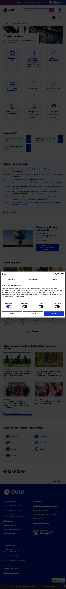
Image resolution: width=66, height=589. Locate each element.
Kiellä (12, 313)
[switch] (24, 306)
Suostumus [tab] (11, 279)
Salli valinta (33, 313)
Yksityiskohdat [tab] (33, 279)
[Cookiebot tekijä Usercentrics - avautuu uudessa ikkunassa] (56, 274)
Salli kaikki (54, 313)
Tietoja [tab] (55, 279)
